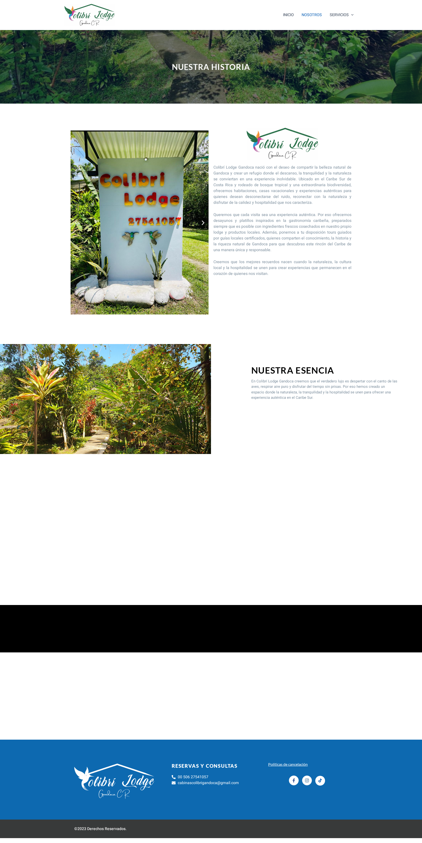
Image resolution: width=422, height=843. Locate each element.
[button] (351, 15)
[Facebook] (294, 780)
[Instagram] (307, 780)
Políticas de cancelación (288, 764)
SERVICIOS (339, 15)
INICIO (288, 15)
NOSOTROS (312, 15)
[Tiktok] (320, 781)
